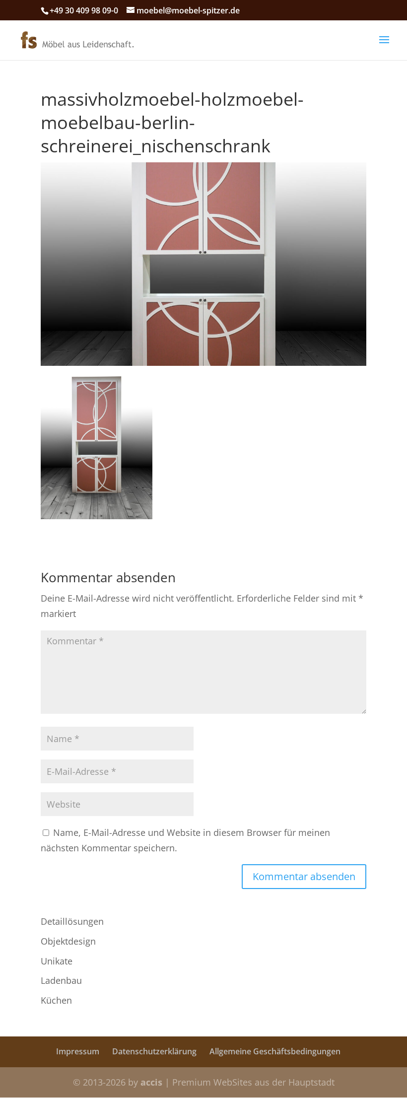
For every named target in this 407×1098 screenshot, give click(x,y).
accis (151, 1082)
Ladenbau (61, 980)
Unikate (56, 961)
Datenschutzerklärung (154, 1051)
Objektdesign (68, 941)
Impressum (77, 1051)
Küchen (56, 1000)
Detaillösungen (72, 921)
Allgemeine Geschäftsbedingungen (274, 1051)
